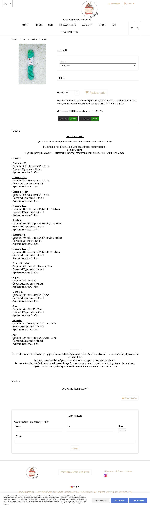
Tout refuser (119, 500)
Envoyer (75, 448)
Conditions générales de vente (49, 492)
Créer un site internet (116, 492)
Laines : (62, 61)
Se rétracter (71, 492)
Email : (17, 425)
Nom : (69, 425)
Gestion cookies (85, 492)
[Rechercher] (138, 28)
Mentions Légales (26, 492)
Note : (121, 425)
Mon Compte (99, 492)
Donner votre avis (130, 398)
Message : (18, 436)
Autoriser (73, 119)
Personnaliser (100, 500)
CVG (130, 492)
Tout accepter (138, 500)
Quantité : (60, 92)
